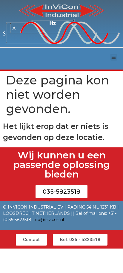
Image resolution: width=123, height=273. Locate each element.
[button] (113, 57)
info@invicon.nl (48, 219)
